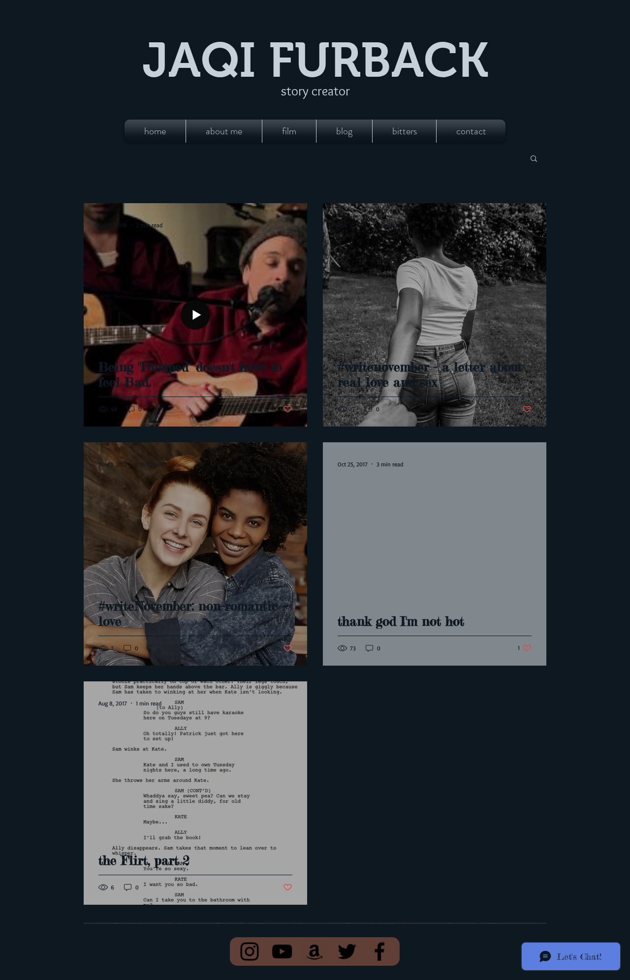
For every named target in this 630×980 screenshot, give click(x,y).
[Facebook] (379, 951)
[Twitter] (347, 951)
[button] (533, 159)
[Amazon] (314, 951)
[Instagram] (249, 951)
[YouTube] (282, 951)
